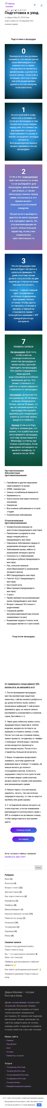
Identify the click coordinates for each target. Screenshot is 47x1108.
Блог (9, 1048)
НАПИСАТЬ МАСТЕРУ (15, 857)
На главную (23, 839)
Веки (7, 879)
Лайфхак (9, 905)
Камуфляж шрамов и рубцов (19, 1086)
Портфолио (12, 1044)
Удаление (9, 931)
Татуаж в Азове (13, 1082)
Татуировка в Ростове (16, 1079)
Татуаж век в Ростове (16, 1067)
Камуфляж (10, 901)
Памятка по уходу (13, 918)
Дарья (10, 17)
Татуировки (24, 21)
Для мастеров (12, 892)
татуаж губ (32, 1002)
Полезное (9, 922)
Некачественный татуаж (17, 914)
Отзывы (10, 1052)
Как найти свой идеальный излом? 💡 (23, 969)
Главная (10, 1040)
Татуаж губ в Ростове (16, 1071)
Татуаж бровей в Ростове (18, 1075)
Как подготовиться (14, 896)
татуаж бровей (19, 1002)
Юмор (8, 935)
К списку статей (23, 830)
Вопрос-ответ (11, 887)
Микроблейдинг (12, 909)
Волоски (9, 883)
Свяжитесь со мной (15, 1056)
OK (39, 1105)
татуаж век (10, 1006)
